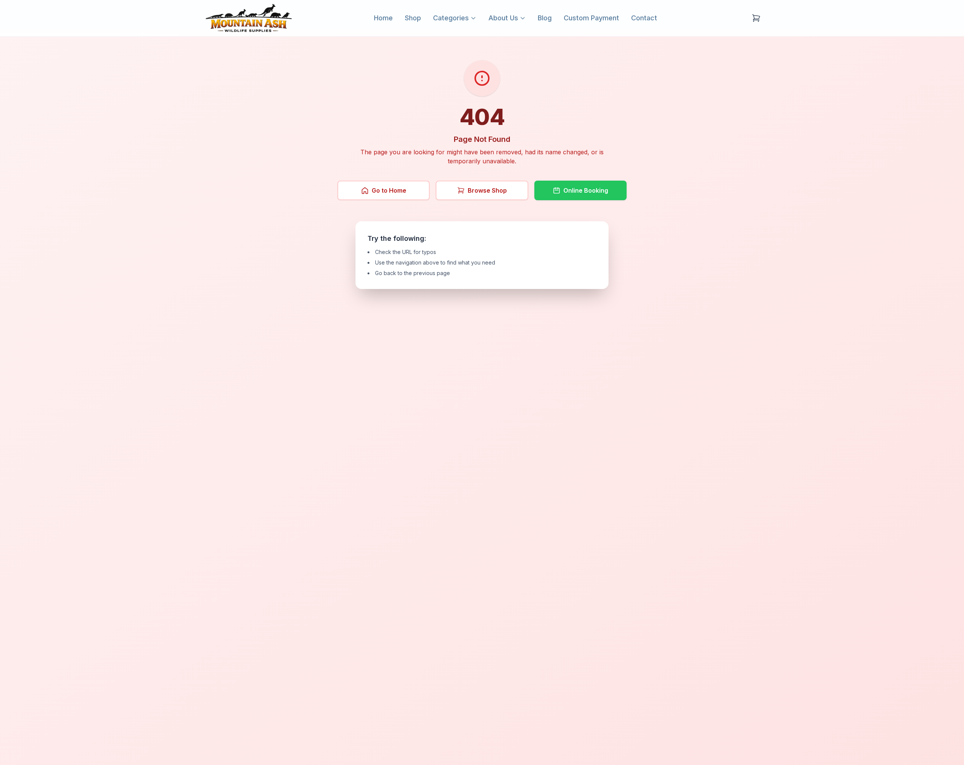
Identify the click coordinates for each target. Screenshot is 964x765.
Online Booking (585, 190)
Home (383, 18)
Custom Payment (591, 18)
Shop (413, 18)
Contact (644, 18)
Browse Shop (487, 190)
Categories (451, 18)
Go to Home (389, 190)
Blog (545, 18)
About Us (503, 18)
